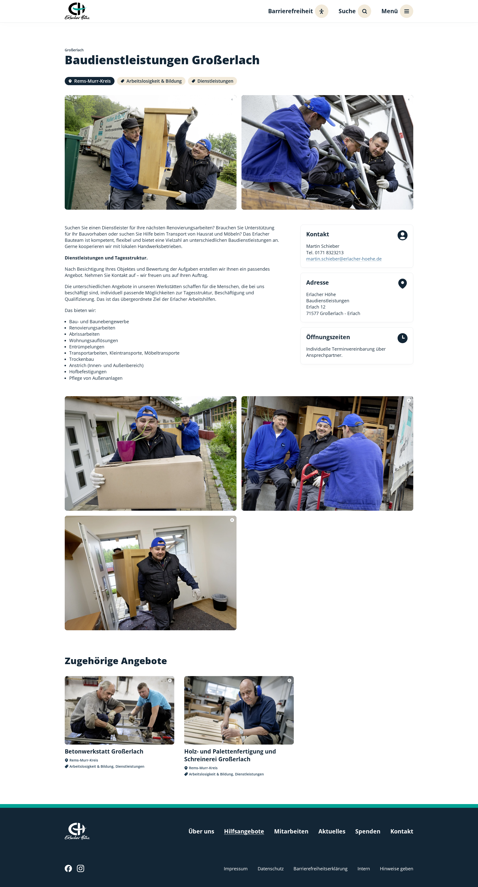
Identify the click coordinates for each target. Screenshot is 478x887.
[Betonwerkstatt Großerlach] (119, 722)
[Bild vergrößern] (151, 152)
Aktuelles (331, 831)
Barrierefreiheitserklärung (321, 869)
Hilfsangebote (244, 831)
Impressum (236, 869)
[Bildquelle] (232, 99)
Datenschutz (271, 869)
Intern (364, 869)
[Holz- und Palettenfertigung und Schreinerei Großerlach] (239, 726)
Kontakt (401, 831)
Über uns (201, 831)
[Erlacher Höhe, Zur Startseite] (77, 11)
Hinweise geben (396, 869)
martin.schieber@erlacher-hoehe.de (344, 259)
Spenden (367, 831)
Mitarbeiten (291, 831)
